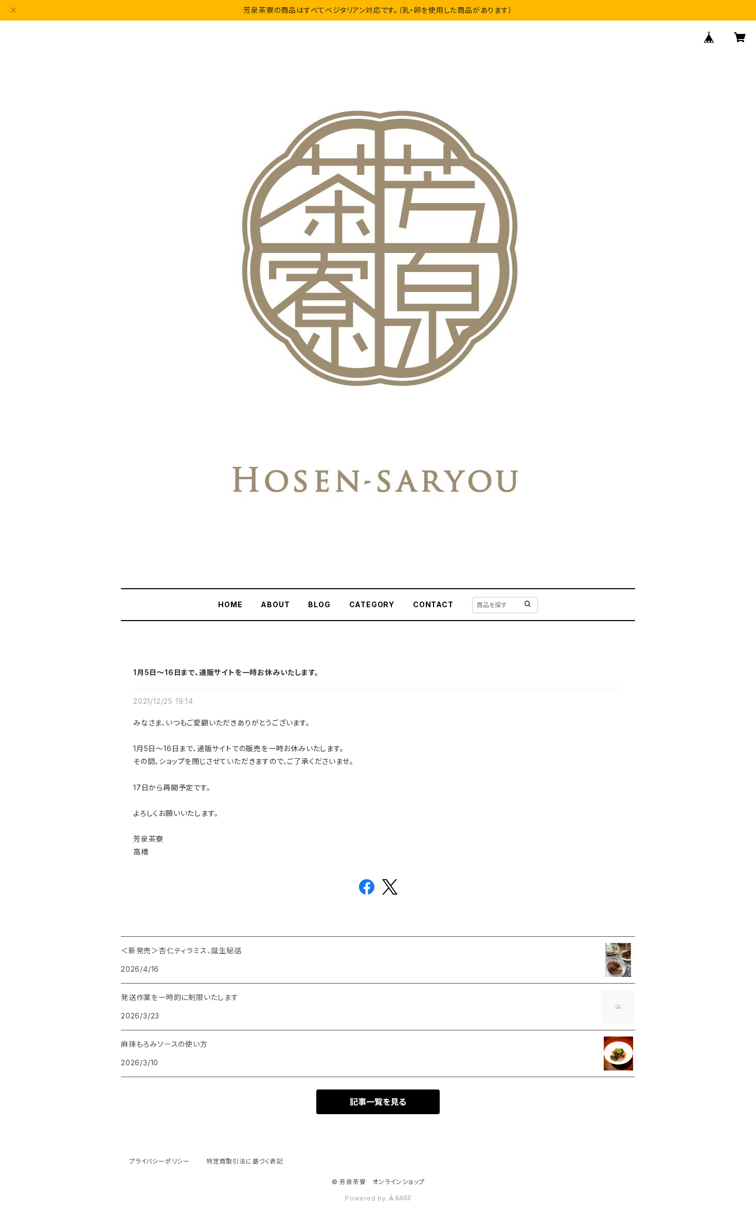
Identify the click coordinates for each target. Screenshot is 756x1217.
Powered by (366, 1198)
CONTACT (433, 604)
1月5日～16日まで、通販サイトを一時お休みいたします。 (225, 672)
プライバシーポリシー (159, 1161)
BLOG (319, 604)
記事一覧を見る (378, 1102)
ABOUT (275, 604)
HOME (230, 604)
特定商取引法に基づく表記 (244, 1161)
